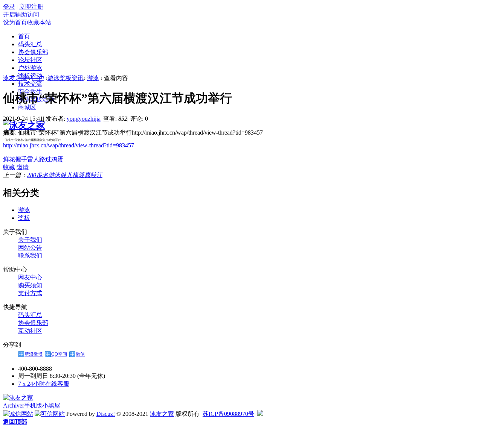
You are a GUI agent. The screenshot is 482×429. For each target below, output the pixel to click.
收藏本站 (39, 22)
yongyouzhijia (84, 118)
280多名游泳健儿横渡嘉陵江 (64, 175)
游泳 (93, 78)
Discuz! (105, 414)
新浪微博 (33, 354)
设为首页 (15, 22)
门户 (38, 78)
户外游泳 (30, 68)
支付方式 (30, 293)
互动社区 (30, 330)
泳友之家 (15, 78)
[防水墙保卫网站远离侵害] (260, 414)
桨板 (24, 218)
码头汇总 (30, 44)
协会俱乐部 (33, 52)
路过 (45, 159)
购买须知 (30, 285)
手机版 (33, 405)
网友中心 (30, 277)
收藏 (9, 167)
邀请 (23, 167)
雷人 (33, 159)
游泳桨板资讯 (65, 78)
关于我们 (30, 239)
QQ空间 (59, 354)
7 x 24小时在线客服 (43, 383)
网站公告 (30, 247)
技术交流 (30, 83)
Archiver (13, 405)
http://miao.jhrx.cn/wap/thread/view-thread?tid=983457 (68, 145)
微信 (80, 354)
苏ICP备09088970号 (228, 414)
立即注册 (31, 6)
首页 (24, 36)
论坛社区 (30, 60)
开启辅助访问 (21, 14)
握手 (21, 159)
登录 (9, 6)
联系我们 (30, 255)
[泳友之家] (24, 125)
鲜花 (9, 159)
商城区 (27, 107)
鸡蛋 (57, 159)
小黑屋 (51, 405)
